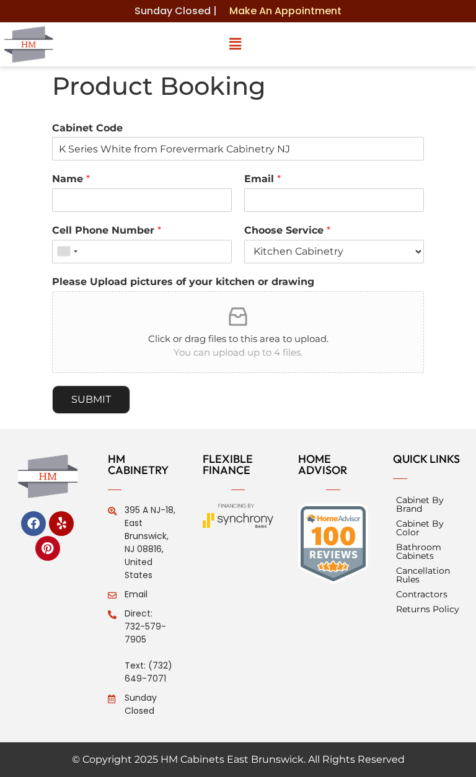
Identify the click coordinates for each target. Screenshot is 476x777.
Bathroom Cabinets (418, 551)
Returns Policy (427, 609)
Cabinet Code (87, 128)
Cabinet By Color (420, 528)
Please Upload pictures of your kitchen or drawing (183, 282)
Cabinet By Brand (420, 504)
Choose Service (287, 230)
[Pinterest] (47, 548)
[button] (235, 44)
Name (71, 179)
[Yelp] (61, 523)
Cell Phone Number (106, 230)
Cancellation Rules (423, 575)
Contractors (421, 594)
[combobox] (67, 251)
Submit (91, 399)
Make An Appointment (285, 11)
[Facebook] (33, 523)
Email (262, 179)
